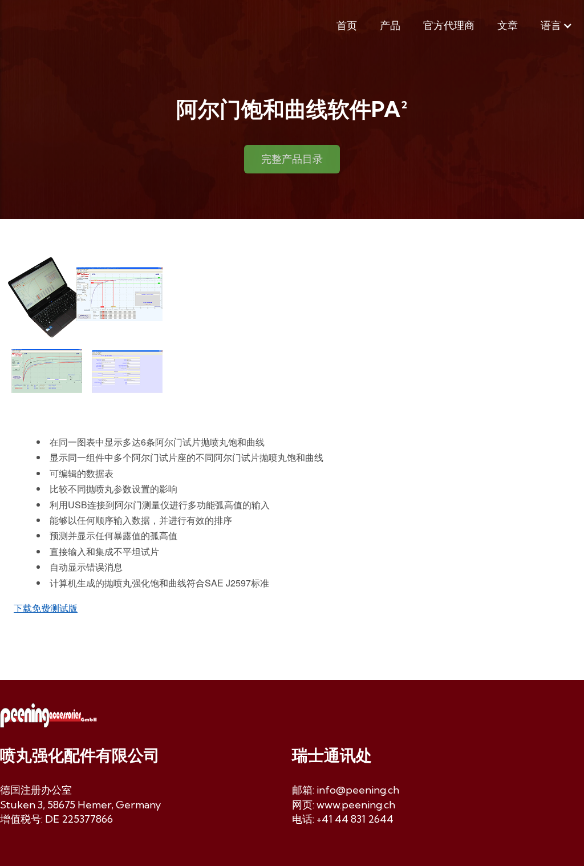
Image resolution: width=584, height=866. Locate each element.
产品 (390, 25)
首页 (346, 25)
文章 (507, 25)
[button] (556, 26)
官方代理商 (448, 25)
